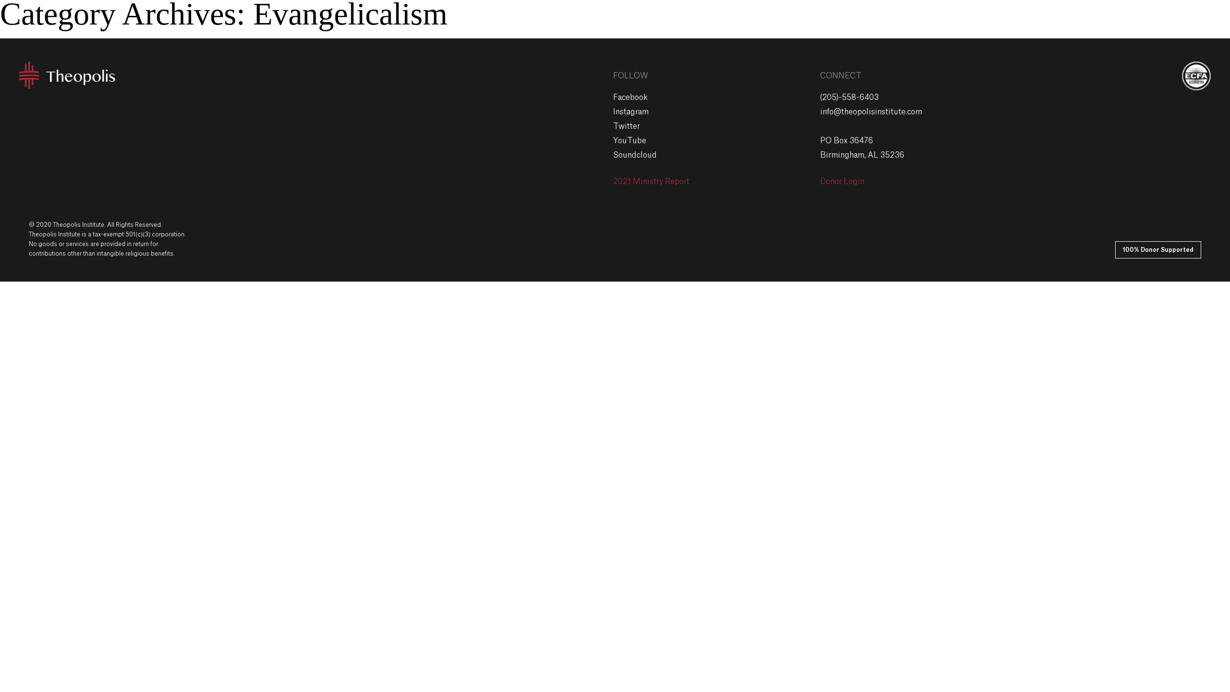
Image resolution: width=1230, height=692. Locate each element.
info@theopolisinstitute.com (871, 112)
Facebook (630, 97)
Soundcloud (635, 155)
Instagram (631, 112)
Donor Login (842, 181)
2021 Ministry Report (651, 181)
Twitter (626, 126)
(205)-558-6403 (849, 97)
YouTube (629, 141)
